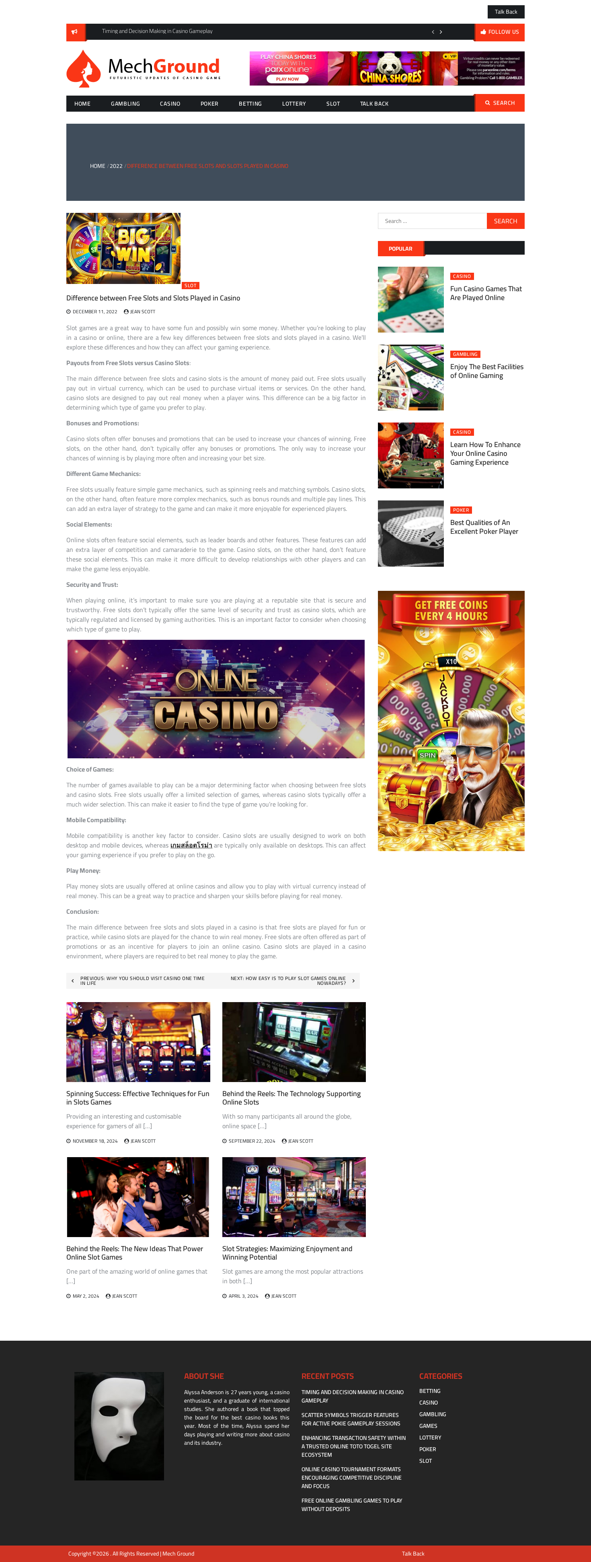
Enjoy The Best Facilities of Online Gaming (486, 371)
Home (82, 103)
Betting (250, 103)
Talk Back (506, 11)
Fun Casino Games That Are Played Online (486, 293)
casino (170, 103)
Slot (333, 103)
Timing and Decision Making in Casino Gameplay (353, 1396)
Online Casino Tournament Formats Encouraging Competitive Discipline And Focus (352, 1477)
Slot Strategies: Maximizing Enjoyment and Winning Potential (287, 1253)
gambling (125, 103)
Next (441, 32)
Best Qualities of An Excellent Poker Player (484, 527)
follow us (503, 32)
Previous (433, 32)
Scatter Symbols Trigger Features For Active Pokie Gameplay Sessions (351, 1419)
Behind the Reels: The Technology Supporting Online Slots (291, 1098)
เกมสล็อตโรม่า (191, 845)
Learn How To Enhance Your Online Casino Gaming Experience (485, 453)
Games (428, 1426)
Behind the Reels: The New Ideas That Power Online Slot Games (134, 1253)
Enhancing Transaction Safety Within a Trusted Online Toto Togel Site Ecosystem (354, 1446)
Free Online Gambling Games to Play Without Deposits (352, 1504)
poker (210, 103)
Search (504, 103)
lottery (294, 103)
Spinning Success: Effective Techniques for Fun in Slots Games (137, 1098)
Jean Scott (142, 311)
